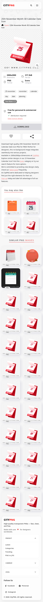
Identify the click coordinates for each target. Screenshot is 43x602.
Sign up (4, 178)
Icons (27, 80)
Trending (8, 552)
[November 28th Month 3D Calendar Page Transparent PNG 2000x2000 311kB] (32, 456)
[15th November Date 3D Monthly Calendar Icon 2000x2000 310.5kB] (10, 367)
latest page (14, 170)
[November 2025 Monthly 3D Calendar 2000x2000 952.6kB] (10, 256)
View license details (15, 119)
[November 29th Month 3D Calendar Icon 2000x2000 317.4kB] (10, 501)
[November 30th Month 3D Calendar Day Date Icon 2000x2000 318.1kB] (32, 412)
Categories (9, 548)
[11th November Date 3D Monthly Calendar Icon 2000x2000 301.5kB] (10, 412)
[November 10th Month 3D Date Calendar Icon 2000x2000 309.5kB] (10, 434)
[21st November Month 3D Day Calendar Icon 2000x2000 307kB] (32, 478)
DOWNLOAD (23, 127)
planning (22, 96)
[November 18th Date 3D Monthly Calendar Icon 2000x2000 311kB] (32, 322)
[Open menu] (37, 5)
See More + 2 (10, 101)
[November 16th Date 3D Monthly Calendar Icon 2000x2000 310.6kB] (10, 345)
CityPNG (36, 155)
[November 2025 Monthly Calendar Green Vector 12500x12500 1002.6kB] (10, 278)
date (13, 96)
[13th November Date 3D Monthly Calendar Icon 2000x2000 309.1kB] (10, 389)
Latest (7, 545)
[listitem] (10, 585)
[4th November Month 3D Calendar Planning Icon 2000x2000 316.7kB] (10, 456)
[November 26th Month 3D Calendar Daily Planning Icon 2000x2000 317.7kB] (32, 278)
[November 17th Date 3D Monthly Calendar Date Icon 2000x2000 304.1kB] (32, 345)
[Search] (31, 5)
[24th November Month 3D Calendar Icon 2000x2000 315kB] (10, 478)
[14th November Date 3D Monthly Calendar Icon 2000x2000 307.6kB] (32, 367)
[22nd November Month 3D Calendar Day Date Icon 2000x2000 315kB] (32, 300)
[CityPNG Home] (9, 5)
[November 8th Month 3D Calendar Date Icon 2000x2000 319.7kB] (32, 434)
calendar (34, 91)
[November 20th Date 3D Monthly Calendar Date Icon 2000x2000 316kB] (10, 322)
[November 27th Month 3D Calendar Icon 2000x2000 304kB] (32, 501)
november (23, 91)
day (6, 96)
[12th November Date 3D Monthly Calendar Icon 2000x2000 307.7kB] (32, 389)
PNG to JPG (9, 555)
